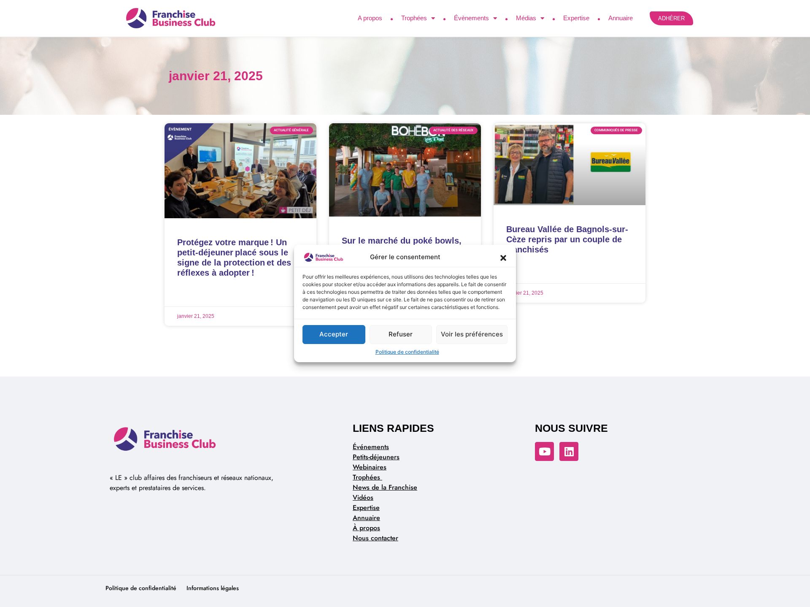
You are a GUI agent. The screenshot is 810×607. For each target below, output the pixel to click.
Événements (371, 447)
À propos (366, 528)
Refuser (401, 334)
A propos (370, 18)
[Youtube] (544, 451)
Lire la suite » (195, 294)
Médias (526, 18)
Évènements (471, 18)
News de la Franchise (385, 487)
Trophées (414, 18)
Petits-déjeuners (376, 457)
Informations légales (212, 588)
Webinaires (369, 467)
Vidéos (363, 497)
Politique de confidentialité (407, 352)
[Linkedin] (568, 451)
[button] (503, 257)
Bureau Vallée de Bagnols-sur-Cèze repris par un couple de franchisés (567, 239)
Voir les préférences (472, 334)
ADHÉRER (671, 18)
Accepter (333, 334)
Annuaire (620, 18)
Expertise (576, 18)
